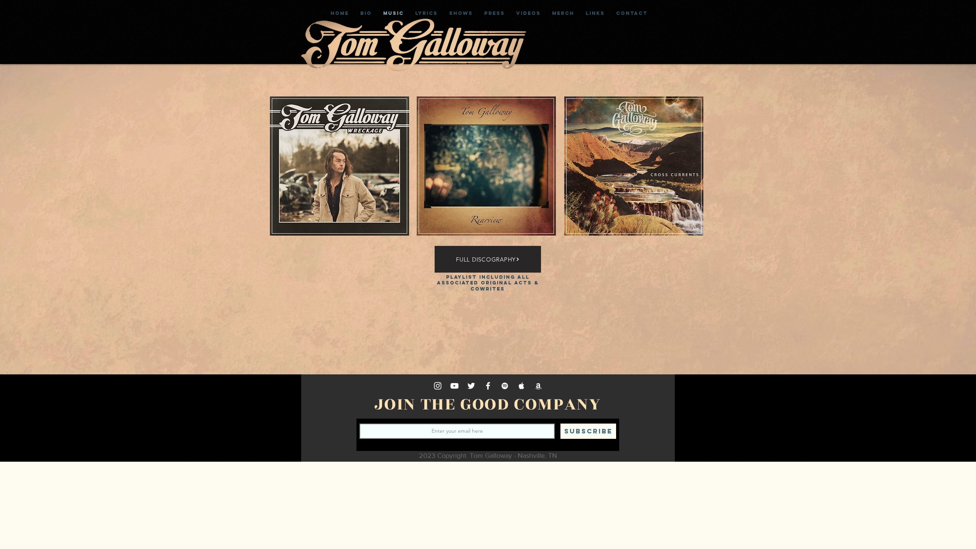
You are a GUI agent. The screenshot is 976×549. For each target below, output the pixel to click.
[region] (339, 196)
